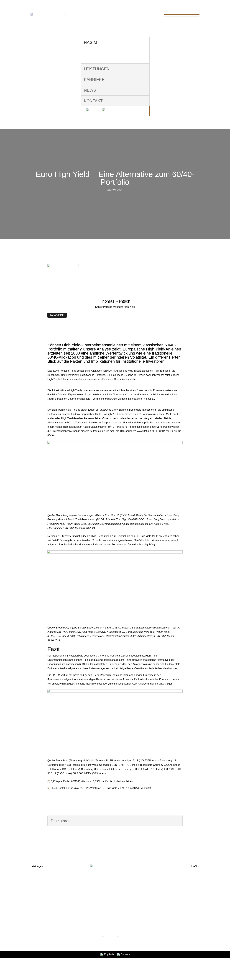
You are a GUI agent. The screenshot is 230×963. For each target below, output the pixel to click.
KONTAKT (93, 100)
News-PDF (57, 315)
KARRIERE (94, 79)
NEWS (90, 90)
